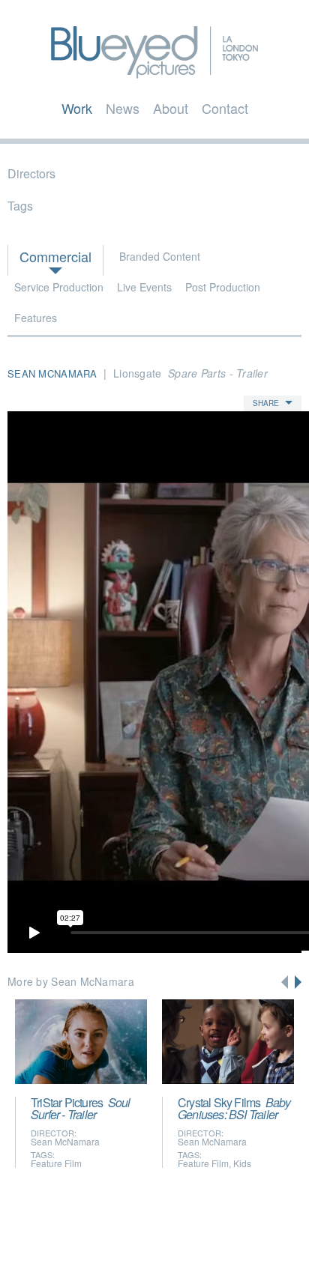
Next (298, 982)
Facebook (142, 1251)
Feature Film (56, 1163)
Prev (284, 982)
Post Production (222, 286)
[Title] (81, 1041)
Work (77, 108)
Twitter (112, 1251)
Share (266, 403)
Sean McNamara (65, 1141)
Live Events (144, 286)
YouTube (168, 1251)
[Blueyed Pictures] (154, 71)
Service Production (59, 286)
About (170, 108)
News (123, 108)
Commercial (56, 256)
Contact (225, 108)
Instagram (200, 1251)
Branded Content (159, 256)
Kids (242, 1163)
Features (35, 317)
